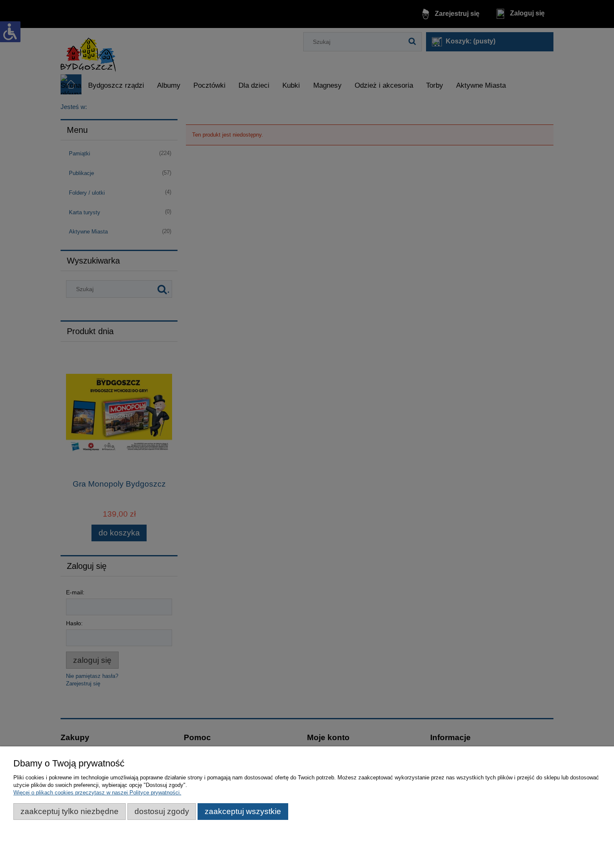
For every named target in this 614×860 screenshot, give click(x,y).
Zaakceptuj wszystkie (243, 811)
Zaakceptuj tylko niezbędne (69, 811)
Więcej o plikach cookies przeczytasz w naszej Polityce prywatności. (97, 792)
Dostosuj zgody (161, 811)
